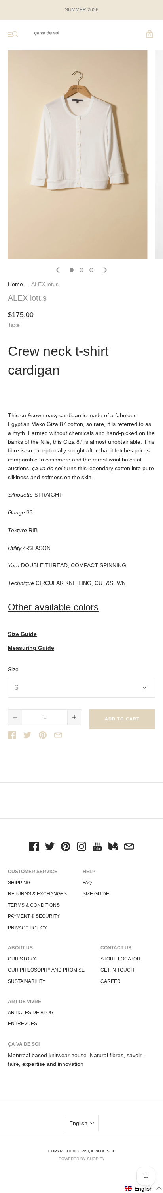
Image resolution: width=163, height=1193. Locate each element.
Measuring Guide (31, 648)
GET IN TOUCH (117, 970)
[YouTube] (97, 847)
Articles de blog (30, 1012)
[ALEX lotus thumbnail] (72, 270)
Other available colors (53, 607)
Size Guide (22, 634)
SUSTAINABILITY (26, 981)
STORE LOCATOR (120, 959)
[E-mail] (129, 847)
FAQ (87, 882)
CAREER (110, 981)
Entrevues (22, 1023)
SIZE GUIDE (96, 894)
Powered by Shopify (82, 1159)
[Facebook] (34, 847)
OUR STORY (22, 959)
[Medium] (113, 847)
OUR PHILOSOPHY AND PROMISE (46, 970)
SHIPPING (19, 882)
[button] (143, 1188)
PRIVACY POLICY (27, 927)
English (78, 1123)
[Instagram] (81, 847)
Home (15, 284)
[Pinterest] (65, 847)
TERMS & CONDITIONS (34, 905)
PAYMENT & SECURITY (34, 916)
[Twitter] (50, 847)
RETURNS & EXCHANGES (37, 894)
